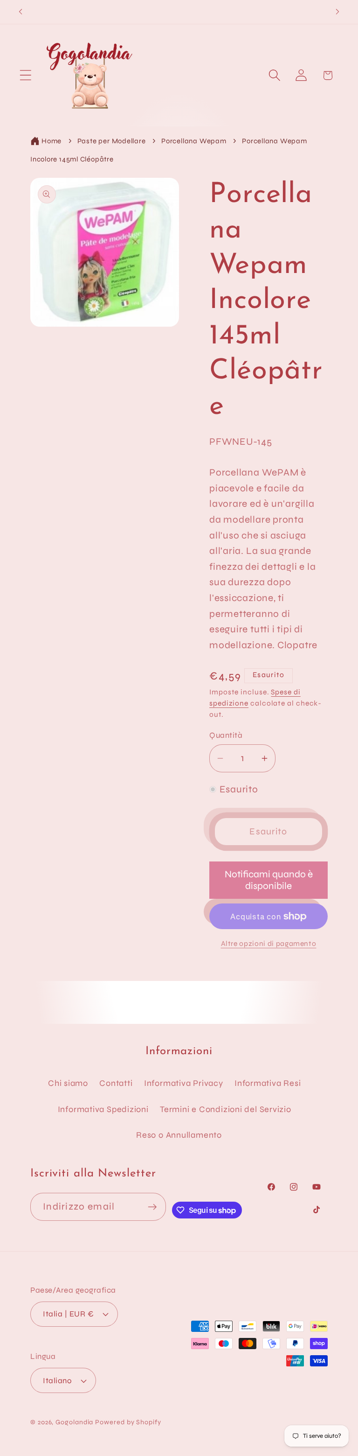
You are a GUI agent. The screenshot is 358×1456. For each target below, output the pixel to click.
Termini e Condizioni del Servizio (225, 1109)
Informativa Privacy (183, 1083)
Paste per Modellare (111, 141)
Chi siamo (68, 1083)
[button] (25, 75)
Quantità (225, 735)
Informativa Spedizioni (103, 1109)
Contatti (115, 1083)
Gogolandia (74, 1422)
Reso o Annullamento (179, 1135)
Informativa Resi (267, 1083)
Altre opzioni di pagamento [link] (269, 943)
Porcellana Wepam (193, 141)
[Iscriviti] (152, 1207)
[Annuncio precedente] (20, 11)
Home (51, 141)
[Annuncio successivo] (337, 11)
